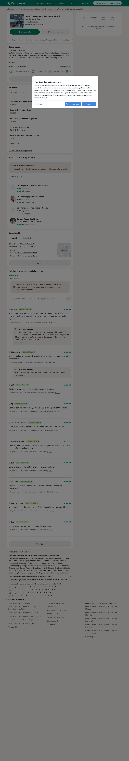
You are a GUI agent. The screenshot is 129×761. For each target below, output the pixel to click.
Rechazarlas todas (73, 104)
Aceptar (89, 104)
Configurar (38, 104)
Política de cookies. (40, 98)
